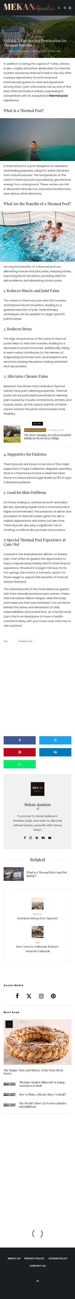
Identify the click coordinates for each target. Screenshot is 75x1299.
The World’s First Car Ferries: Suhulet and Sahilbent (42, 1105)
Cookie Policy (57, 1258)
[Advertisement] (37, 690)
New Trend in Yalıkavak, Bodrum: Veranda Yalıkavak (37, 947)
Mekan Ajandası (37, 804)
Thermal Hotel (26, 641)
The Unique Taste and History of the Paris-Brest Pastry (33, 1071)
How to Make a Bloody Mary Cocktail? (42, 1094)
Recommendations (19, 51)
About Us (14, 1258)
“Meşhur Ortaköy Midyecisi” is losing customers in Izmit (42, 1084)
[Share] (20, 740)
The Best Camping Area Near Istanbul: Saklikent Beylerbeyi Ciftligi (47, 436)
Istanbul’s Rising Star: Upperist (37, 916)
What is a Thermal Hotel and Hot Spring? (47, 874)
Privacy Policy (34, 1258)
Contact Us (38, 1265)
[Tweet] (55, 740)
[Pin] (20, 752)
